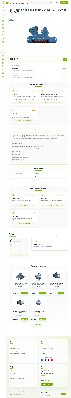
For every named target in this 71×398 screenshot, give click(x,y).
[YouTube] (51, 360)
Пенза (14, 3)
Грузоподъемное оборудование (28, 7)
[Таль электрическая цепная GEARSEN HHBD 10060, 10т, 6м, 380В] (20, 276)
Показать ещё (38, 324)
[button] (41, 35)
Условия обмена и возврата (53, 102)
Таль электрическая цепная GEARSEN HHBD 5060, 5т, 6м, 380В (38, 285)
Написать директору (47, 384)
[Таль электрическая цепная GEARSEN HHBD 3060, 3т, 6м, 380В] (20, 303)
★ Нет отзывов (12, 14)
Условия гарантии (24, 102)
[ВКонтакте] (42, 360)
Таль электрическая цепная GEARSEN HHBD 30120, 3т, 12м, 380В (56, 285)
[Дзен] (45, 360)
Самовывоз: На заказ (30, 195)
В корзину (24, 292)
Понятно (63, 393)
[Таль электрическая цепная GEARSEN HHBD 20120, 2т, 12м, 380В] (38, 303)
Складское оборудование (14, 7)
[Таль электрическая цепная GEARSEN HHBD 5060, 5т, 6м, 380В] (38, 276)
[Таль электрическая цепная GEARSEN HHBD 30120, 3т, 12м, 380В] (56, 276)
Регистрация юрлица (24, 223)
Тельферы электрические (53, 7)
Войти (56, 2)
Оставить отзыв (19, 255)
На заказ (64, 68)
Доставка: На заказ (59, 195)
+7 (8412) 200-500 (45, 377)
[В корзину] (65, 59)
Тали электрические (41, 7)
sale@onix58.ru (45, 380)
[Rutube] (48, 360)
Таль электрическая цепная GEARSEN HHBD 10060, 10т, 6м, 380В (20, 285)
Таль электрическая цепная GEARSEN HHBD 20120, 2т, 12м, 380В (38, 311)
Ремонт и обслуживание (24, 120)
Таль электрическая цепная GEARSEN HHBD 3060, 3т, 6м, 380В (20, 311)
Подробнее (48, 395)
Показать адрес (23, 205)
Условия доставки (53, 205)
